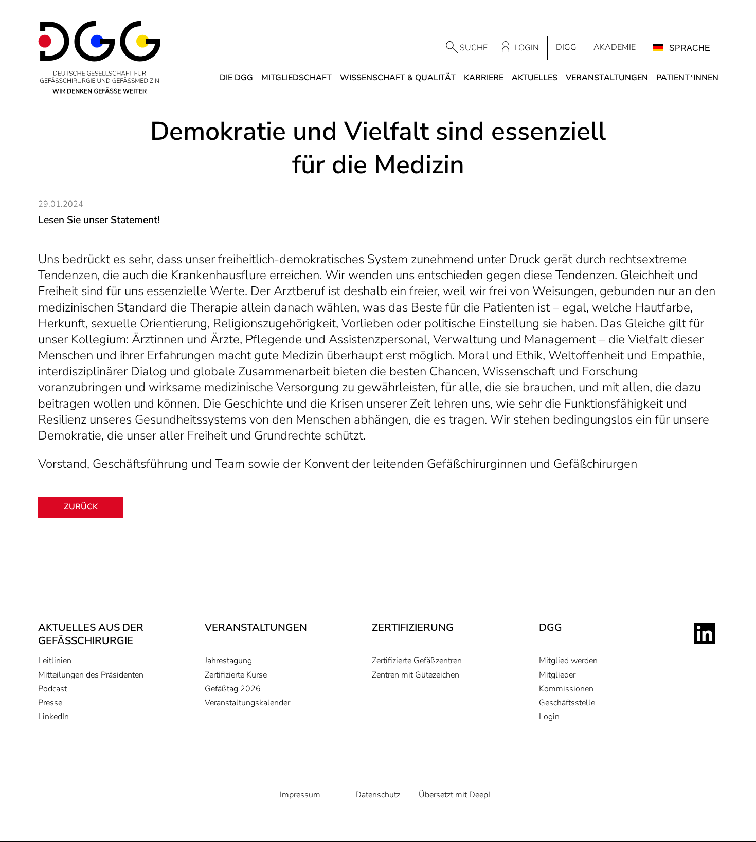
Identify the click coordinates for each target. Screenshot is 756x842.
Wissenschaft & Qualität (398, 77)
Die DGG (236, 77)
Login (526, 47)
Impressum (300, 795)
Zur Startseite (99, 58)
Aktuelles (534, 77)
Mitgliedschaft (296, 77)
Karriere (483, 77)
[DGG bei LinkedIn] (706, 633)
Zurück (81, 506)
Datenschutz (377, 795)
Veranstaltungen (607, 77)
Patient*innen (687, 77)
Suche (474, 47)
